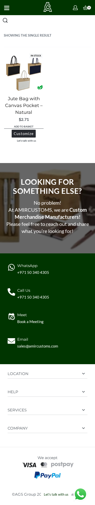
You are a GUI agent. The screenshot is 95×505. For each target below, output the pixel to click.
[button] (24, 127)
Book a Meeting (30, 321)
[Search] (5, 20)
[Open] (7, 8)
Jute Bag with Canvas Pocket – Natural (24, 105)
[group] (24, 72)
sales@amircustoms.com (37, 346)
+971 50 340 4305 (33, 272)
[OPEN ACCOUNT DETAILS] (75, 7)
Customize (24, 133)
